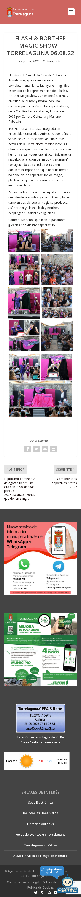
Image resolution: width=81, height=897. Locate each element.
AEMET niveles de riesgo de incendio (40, 856)
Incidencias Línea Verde (40, 813)
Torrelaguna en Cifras (40, 845)
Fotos (59, 61)
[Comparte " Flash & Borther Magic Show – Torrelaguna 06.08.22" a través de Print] (53, 449)
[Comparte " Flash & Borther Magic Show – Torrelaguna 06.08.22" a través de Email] (45, 449)
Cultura (48, 61)
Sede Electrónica (40, 802)
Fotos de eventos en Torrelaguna (41, 834)
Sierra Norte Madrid (40, 144)
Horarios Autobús (40, 824)
